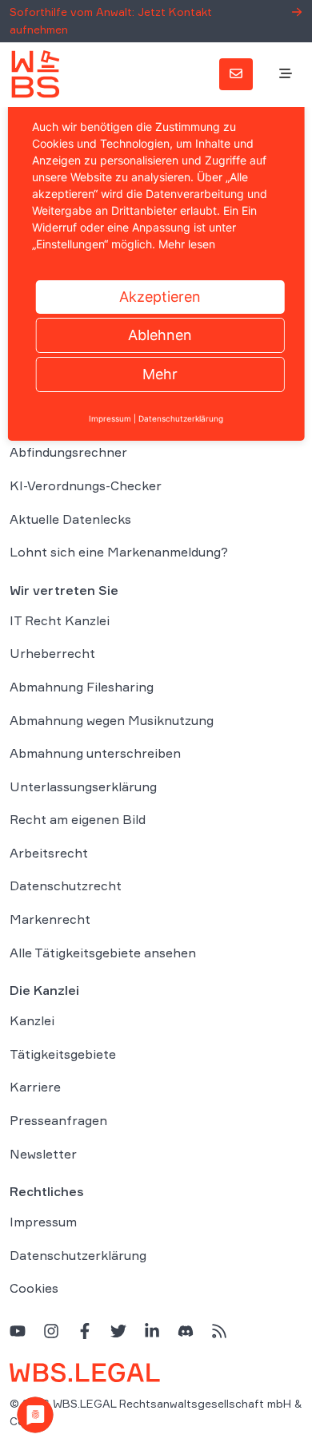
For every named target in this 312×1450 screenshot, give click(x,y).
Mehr (160, 374)
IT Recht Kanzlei (60, 620)
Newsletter (43, 1154)
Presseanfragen (58, 1120)
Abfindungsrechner (68, 452)
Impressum (43, 1222)
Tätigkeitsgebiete (63, 1054)
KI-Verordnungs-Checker (86, 485)
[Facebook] (85, 1331)
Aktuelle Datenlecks (70, 519)
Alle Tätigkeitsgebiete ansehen (103, 953)
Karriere (35, 1087)
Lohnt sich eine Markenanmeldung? (119, 552)
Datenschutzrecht (66, 885)
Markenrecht (50, 919)
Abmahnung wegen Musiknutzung (112, 720)
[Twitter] (118, 1331)
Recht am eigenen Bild (78, 819)
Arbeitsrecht (49, 853)
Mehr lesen (186, 244)
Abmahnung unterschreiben (95, 753)
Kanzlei (32, 1020)
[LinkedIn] (152, 1331)
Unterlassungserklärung (83, 786)
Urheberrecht (52, 653)
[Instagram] (51, 1331)
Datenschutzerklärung (78, 1255)
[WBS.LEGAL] (35, 74)
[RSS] (219, 1331)
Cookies (34, 1288)
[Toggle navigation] (285, 74)
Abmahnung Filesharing (82, 687)
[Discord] (186, 1331)
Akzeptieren (160, 296)
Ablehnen (160, 335)
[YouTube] (18, 1331)
